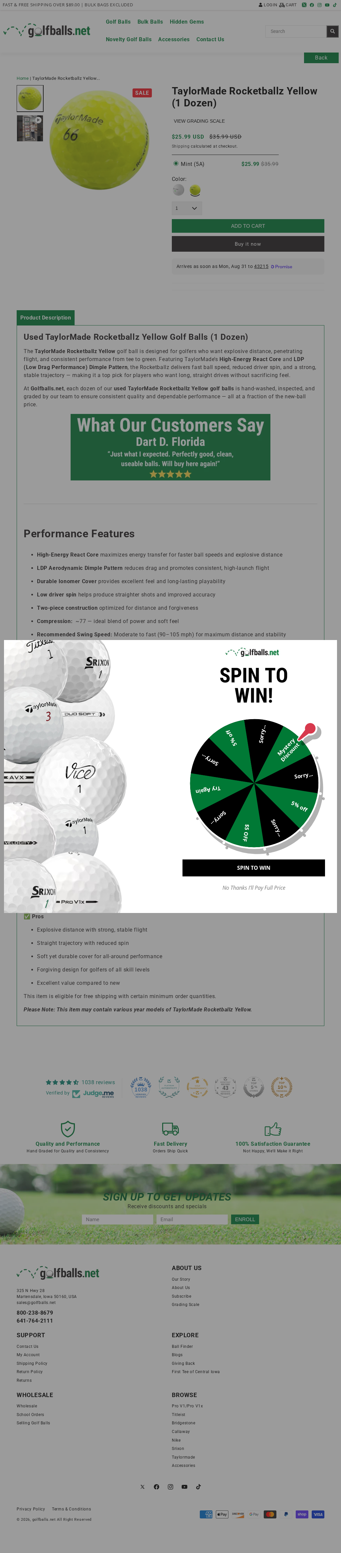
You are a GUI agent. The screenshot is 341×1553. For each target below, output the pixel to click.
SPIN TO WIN (253, 867)
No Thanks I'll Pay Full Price (253, 887)
